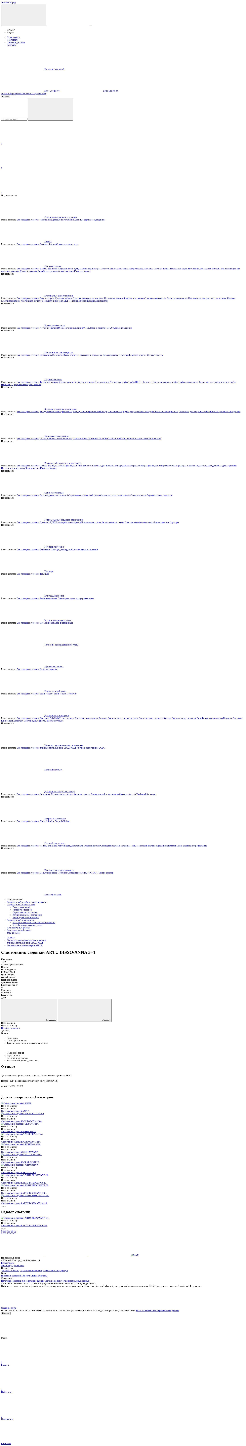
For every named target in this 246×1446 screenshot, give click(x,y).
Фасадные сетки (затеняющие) (115, 495)
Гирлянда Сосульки (232, 718)
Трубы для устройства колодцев (138, 411)
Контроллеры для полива (141, 268)
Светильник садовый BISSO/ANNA (18, 1131)
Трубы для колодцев (188, 382)
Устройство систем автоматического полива (34, 922)
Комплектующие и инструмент (225, 411)
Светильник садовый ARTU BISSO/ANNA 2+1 (24, 1203)
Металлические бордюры (166, 522)
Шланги (37, 384)
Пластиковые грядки (91, 522)
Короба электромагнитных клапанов (56, 271)
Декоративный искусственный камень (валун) (113, 794)
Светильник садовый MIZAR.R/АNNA (20, 1162)
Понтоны (73, 301)
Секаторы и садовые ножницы (115, 845)
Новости (25, 1275)
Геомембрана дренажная (90, 355)
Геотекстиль (46, 355)
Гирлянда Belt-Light (49, 718)
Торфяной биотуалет (146, 794)
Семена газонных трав (67, 244)
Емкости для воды (221, 268)
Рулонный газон (48, 244)
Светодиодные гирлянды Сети (187, 718)
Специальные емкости (155, 298)
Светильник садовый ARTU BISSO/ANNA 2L (23, 1183)
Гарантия (24, 1270)
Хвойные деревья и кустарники (89, 219)
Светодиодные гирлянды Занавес (155, 718)
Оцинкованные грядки (113, 522)
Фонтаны (80, 465)
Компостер (45, 794)
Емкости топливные (134, 298)
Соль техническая (48, 873)
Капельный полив (49, 268)
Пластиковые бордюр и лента (139, 522)
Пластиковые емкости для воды (88, 298)
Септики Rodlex (81, 438)
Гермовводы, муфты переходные (17, 384)
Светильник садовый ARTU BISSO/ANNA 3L (23, 1193)
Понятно (5, 1313)
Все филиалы (7, 1263)
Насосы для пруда (66, 465)
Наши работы (13, 37)
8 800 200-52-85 (110, 91)
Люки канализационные (166, 411)
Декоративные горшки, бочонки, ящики (70, 794)
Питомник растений (54, 69)
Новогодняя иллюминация (26, 917)
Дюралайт (18, 721)
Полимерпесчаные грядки (68, 522)
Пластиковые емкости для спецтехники (207, 298)
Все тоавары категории (28, 219)
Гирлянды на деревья (212, 718)
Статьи (33, 1275)
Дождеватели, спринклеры (87, 268)
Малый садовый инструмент (162, 845)
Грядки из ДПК (47, 522)
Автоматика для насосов (199, 268)
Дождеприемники (123, 328)
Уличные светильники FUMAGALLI (58, 748)
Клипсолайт (7, 721)
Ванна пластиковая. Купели (27, 301)
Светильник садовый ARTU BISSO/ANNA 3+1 (24, 1225)
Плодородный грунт (61, 549)
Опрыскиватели (92, 845)
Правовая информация (57, 1270)
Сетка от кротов (155, 355)
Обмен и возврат (37, 1270)
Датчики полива (162, 268)
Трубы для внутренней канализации (91, 382)
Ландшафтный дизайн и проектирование (27, 902)
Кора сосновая (47, 623)
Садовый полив (65, 268)
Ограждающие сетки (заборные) (84, 495)
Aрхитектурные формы (18, 927)
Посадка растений (21, 907)
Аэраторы (131, 465)
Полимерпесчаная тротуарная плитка (76, 598)
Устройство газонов (22, 910)
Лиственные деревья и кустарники (57, 219)
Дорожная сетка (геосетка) (116, 355)
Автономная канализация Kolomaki (143, 438)
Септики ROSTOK (116, 438)
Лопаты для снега (48, 845)
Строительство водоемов (25, 912)
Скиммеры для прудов (147, 465)
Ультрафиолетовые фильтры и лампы (177, 465)
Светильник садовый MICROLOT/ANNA (21, 1121)
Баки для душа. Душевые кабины (56, 298)
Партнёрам (12, 40)
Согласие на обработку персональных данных (67, 1281)
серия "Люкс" (46, 693)
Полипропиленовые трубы (165, 382)
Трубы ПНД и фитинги (139, 382)
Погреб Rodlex (47, 821)
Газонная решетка (137, 355)
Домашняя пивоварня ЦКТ (55, 301)
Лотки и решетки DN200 (101, 328)
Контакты (11, 45)
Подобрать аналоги (10, 1028)
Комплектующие (82, 271)
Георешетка (57, 355)
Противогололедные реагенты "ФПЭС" (77, 873)
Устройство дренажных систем (28, 925)
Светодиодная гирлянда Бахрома (91, 718)
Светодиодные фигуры (35, 721)
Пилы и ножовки (139, 845)
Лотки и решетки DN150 (77, 328)
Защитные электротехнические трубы (217, 382)
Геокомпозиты (71, 355)
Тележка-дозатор (105, 873)
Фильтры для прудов (116, 465)
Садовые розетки (228, 465)
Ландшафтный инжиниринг (20, 920)
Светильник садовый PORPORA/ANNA (21, 1142)
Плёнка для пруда (48, 465)
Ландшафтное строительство (21, 904)
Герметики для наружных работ (194, 411)
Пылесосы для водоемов (13, 468)
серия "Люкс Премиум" (65, 693)
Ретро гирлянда (66, 718)
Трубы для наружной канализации (56, 382)
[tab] (123, 1030)
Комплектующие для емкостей (93, 301)
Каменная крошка (48, 669)
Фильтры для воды (10, 271)
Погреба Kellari (62, 821)
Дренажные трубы (119, 382)
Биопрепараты (32, 468)
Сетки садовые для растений (54, 495)
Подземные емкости (114, 298)
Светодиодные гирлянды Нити (123, 718)
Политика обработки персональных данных (22, 1281)
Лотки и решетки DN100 (52, 328)
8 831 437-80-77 (52, 91)
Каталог (5, 96)
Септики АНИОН (98, 438)
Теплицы (44, 574)
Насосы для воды (178, 268)
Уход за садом (13, 933)
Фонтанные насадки (95, 465)
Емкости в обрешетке (177, 298)
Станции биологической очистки (56, 438)
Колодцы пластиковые (111, 411)
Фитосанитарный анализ (19, 930)
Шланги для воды (28, 271)
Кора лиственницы (63, 623)
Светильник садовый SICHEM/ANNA (19, 1152)
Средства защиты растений (84, 549)
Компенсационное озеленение (27, 915)
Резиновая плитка (48, 598)
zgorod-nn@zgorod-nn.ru (12, 1265)
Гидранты (235, 268)
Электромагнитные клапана (114, 268)
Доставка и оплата (10, 1270)
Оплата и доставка (16, 42)
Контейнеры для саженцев (70, 845)
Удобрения (45, 549)
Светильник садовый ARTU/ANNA (18, 1172)
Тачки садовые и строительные (192, 845)
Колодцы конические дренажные (56, 411)
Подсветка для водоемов (207, 465)
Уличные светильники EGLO (90, 748)
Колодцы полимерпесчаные (86, 411)
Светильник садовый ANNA (15, 1111)
